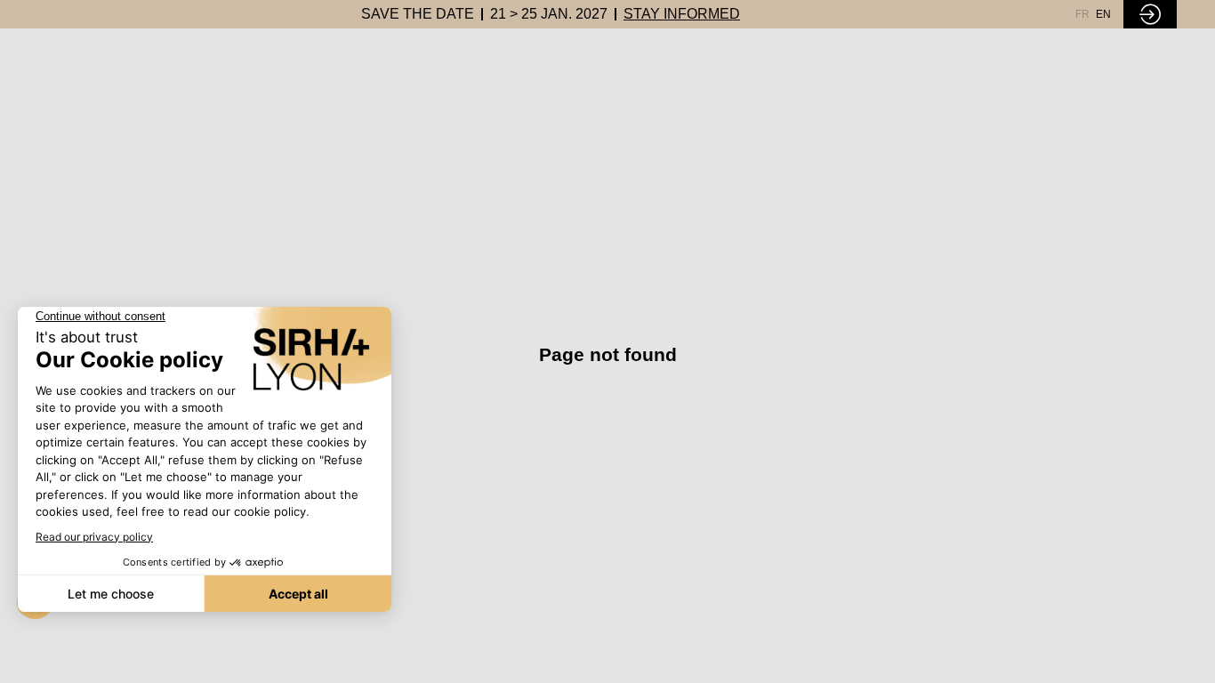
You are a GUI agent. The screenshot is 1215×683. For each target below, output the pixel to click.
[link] (417, 14)
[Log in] (1150, 14)
